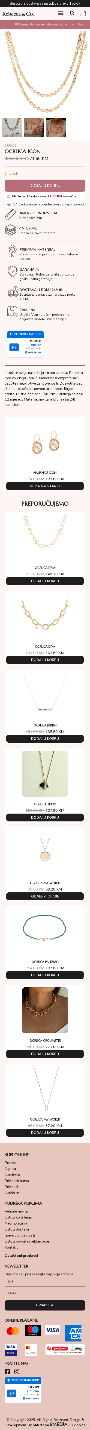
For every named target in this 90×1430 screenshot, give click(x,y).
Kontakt (11, 1247)
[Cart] (83, 13)
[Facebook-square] (7, 1371)
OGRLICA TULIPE (45, 804)
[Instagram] (17, 1371)
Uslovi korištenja (18, 1217)
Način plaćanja (16, 1223)
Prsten (10, 1162)
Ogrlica (10, 1168)
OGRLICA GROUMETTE (45, 1041)
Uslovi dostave (17, 1229)
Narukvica (12, 1174)
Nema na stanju (45, 486)
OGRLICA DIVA (45, 568)
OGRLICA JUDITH (45, 725)
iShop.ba (78, 1425)
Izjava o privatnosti (20, 1235)
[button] (61, 13)
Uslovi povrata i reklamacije (27, 1241)
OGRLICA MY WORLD (45, 883)
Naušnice (12, 1192)
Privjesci (11, 1186)
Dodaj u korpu (45, 185)
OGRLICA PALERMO (45, 962)
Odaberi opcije (45, 896)
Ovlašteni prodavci (21, 1255)
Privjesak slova (17, 1180)
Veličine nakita (16, 1211)
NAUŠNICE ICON (45, 473)
